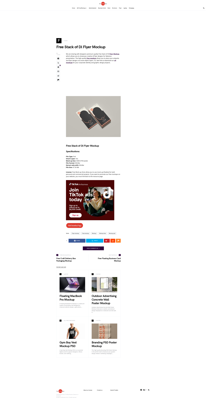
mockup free (102, 233)
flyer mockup (75, 233)
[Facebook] (141, 390)
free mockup (85, 233)
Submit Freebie (114, 390)
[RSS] (148, 390)
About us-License (88, 390)
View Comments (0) (92, 248)
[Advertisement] (103, 22)
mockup (94, 233)
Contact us (99, 390)
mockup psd (112, 233)
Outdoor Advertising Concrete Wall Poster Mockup (104, 299)
